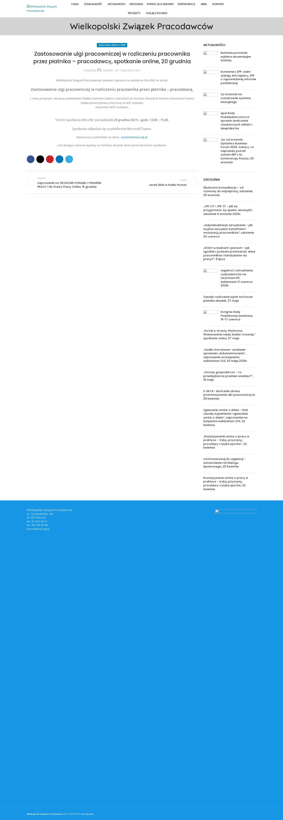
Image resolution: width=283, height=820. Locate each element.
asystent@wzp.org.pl (134, 137)
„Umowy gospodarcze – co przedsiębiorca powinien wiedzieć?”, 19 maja (228, 376)
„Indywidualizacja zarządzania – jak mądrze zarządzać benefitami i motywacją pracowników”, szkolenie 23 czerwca (228, 230)
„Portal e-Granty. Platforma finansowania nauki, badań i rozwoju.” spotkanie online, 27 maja (229, 334)
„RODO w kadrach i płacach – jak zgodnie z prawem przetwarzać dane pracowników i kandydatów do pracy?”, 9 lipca (229, 253)
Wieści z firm (118, 45)
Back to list (112, 182)
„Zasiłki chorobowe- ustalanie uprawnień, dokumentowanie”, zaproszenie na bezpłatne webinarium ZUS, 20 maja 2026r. (225, 355)
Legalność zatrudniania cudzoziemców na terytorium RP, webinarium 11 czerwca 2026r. (237, 278)
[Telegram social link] (253, 9)
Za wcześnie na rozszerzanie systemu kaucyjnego (236, 98)
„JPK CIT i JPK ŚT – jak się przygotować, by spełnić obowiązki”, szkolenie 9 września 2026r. (228, 210)
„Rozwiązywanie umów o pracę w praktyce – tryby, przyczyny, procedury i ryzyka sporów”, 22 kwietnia (226, 442)
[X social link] (239, 9)
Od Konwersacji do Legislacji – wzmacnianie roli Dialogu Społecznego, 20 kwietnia (224, 462)
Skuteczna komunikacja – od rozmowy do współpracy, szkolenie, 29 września (228, 191)
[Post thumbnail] (210, 57)
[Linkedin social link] (248, 9)
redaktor (107, 70)
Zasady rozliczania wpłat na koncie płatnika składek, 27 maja (228, 299)
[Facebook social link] (234, 9)
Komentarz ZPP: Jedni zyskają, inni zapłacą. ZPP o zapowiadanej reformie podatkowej (238, 77)
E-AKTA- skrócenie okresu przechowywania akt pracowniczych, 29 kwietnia (229, 395)
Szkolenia (104, 45)
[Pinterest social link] (244, 9)
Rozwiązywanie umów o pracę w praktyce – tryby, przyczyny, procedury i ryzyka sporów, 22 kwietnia (225, 483)
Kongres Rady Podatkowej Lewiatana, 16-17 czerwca (237, 315)
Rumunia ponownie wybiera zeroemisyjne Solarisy (236, 56)
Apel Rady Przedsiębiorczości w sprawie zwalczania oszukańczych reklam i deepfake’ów (236, 120)
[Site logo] (45, 8)
